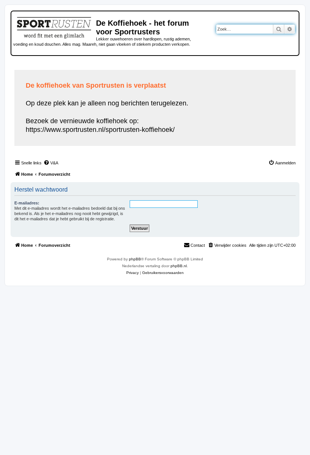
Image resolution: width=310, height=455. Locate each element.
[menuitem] (50, 162)
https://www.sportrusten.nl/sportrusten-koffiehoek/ (100, 129)
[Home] (54, 26)
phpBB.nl (178, 266)
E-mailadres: (26, 203)
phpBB (135, 259)
